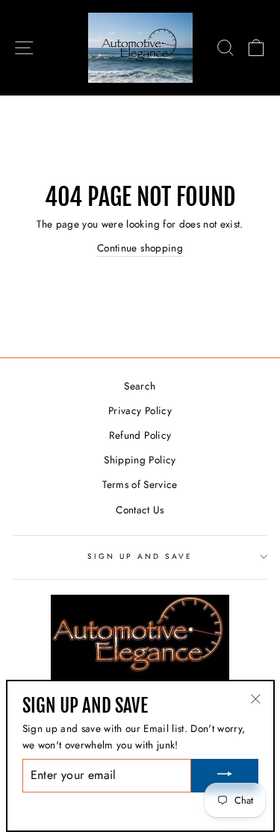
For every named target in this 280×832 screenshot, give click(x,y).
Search (139, 385)
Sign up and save (140, 556)
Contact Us (140, 509)
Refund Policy (140, 435)
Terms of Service (139, 484)
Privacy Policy (140, 410)
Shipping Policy (139, 459)
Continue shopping (140, 247)
